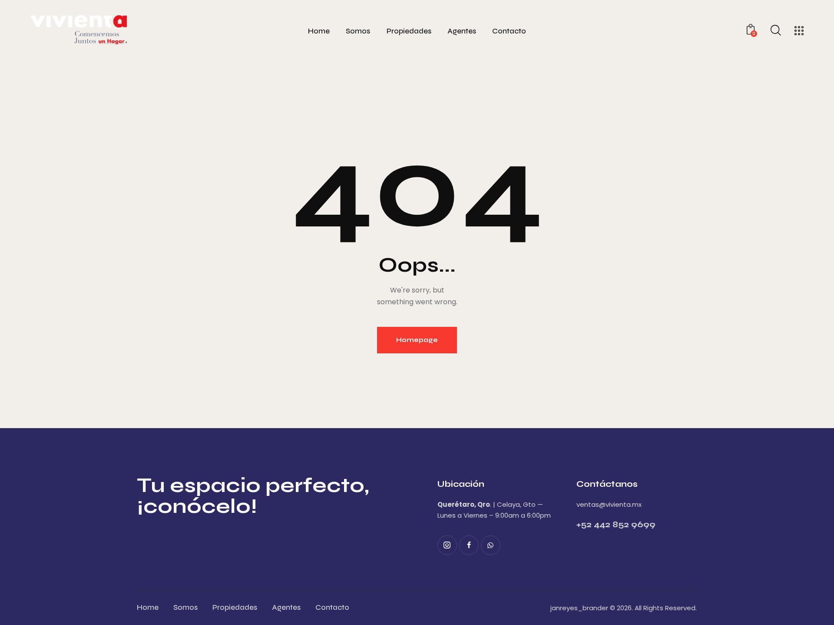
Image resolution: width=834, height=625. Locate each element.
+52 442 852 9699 (615, 524)
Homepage (417, 340)
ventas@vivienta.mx (609, 504)
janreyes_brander (579, 607)
